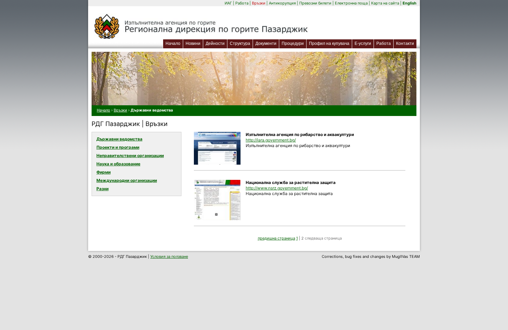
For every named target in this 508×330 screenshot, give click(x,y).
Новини (193, 43)
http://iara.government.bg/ (271, 140)
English (409, 3)
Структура (240, 43)
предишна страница (276, 238)
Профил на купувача (329, 43)
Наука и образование (118, 163)
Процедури (293, 43)
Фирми (103, 172)
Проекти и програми (117, 147)
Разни (102, 188)
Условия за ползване (169, 256)
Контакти (405, 43)
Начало (173, 43)
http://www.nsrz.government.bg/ (277, 188)
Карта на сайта (385, 3)
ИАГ (228, 3)
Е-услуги (364, 43)
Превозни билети (315, 3)
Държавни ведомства (119, 139)
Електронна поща (352, 3)
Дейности (215, 43)
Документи (265, 43)
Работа (241, 3)
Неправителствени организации (130, 155)
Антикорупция (282, 3)
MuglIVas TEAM (406, 256)
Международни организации (126, 180)
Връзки (258, 3)
